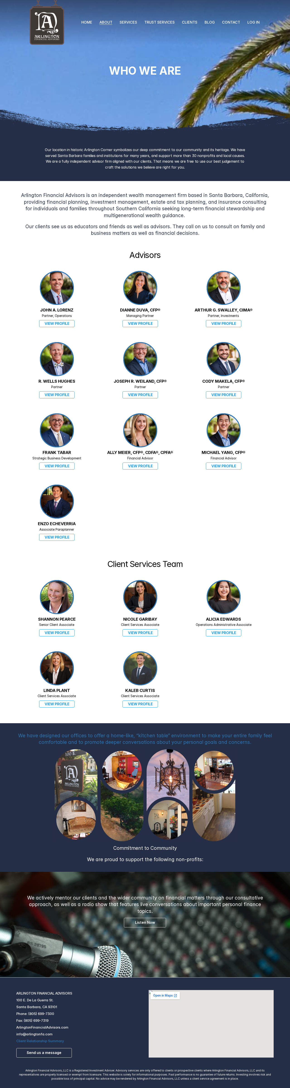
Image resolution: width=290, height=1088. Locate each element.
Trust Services (159, 22)
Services (128, 22)
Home (86, 22)
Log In (253, 22)
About (105, 22)
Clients (189, 22)
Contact (231, 22)
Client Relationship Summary (40, 1041)
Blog (210, 22)
